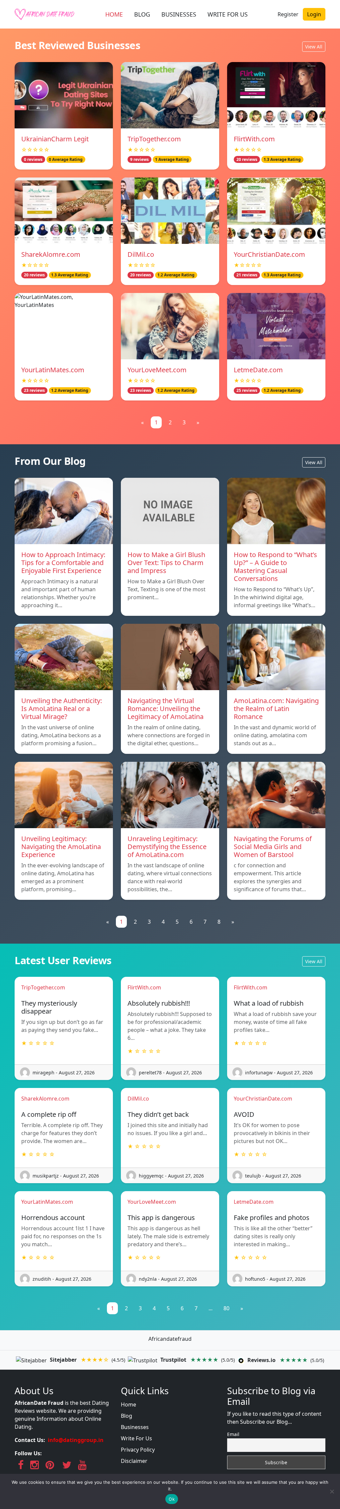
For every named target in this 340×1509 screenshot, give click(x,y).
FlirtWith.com (254, 138)
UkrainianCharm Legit (55, 138)
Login (314, 14)
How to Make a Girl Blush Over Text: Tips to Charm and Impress (166, 562)
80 (226, 1308)
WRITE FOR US (228, 14)
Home (128, 1404)
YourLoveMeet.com (157, 369)
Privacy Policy (138, 1449)
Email (233, 1434)
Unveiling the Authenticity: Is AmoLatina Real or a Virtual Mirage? (61, 708)
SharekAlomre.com (50, 254)
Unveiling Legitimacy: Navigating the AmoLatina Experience (61, 846)
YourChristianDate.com (269, 254)
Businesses (135, 1427)
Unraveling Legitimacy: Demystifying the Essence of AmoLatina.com (167, 846)
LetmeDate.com (258, 369)
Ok (172, 1499)
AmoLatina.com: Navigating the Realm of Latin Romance (276, 708)
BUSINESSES (178, 14)
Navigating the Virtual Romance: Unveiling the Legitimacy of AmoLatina (166, 708)
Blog (126, 1415)
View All (313, 46)
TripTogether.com (154, 138)
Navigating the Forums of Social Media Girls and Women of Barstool (273, 846)
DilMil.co (141, 254)
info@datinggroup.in (76, 1440)
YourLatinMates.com (52, 369)
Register (288, 14)
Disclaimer (134, 1461)
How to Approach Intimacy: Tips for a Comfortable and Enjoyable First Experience (63, 562)
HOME (114, 14)
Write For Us (136, 1438)
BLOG (142, 14)
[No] (331, 1491)
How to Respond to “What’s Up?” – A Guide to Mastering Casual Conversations (275, 566)
